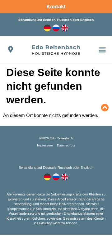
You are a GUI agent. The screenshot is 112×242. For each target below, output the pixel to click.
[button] (102, 50)
